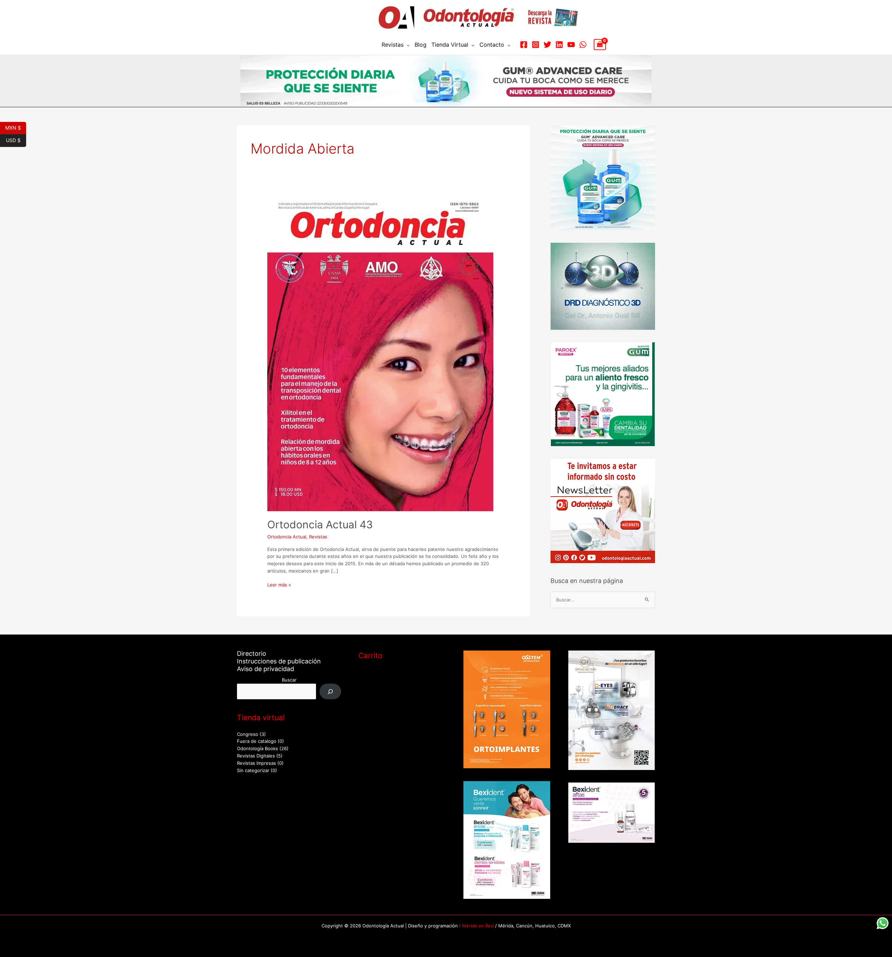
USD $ (16, 139)
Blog (420, 44)
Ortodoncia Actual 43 (320, 524)
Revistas (392, 44)
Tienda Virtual (449, 44)
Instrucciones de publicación (279, 661)
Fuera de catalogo (256, 741)
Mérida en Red (478, 925)
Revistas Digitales (256, 755)
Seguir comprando (386, 702)
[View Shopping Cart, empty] (600, 44)
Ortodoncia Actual (286, 536)
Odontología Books (257, 748)
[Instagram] (535, 44)
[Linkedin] (559, 44)
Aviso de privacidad (265, 668)
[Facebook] (524, 44)
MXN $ (15, 127)
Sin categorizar (253, 770)
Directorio (251, 653)
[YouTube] (571, 44)
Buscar (289, 680)
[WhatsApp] (583, 44)
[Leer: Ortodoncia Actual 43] (380, 354)
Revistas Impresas (256, 763)
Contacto (491, 44)
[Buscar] (330, 691)
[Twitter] (547, 44)
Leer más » (279, 584)
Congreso (247, 734)
